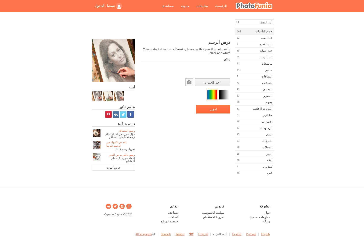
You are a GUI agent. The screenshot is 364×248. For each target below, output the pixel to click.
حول (267, 212)
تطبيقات (202, 6)
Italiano (180, 234)
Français (203, 234)
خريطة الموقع (169, 221)
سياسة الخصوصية (213, 212)
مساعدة (168, 6)
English (265, 234)
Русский (251, 234)
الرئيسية (221, 6)
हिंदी (191, 234)
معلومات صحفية (260, 217)
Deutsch (166, 234)
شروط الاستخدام (213, 217)
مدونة (185, 6)
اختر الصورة (212, 82)
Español (236, 234)
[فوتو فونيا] (254, 5)
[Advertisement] (161, 27)
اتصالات (173, 217)
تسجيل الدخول (105, 6)
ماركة (266, 221)
